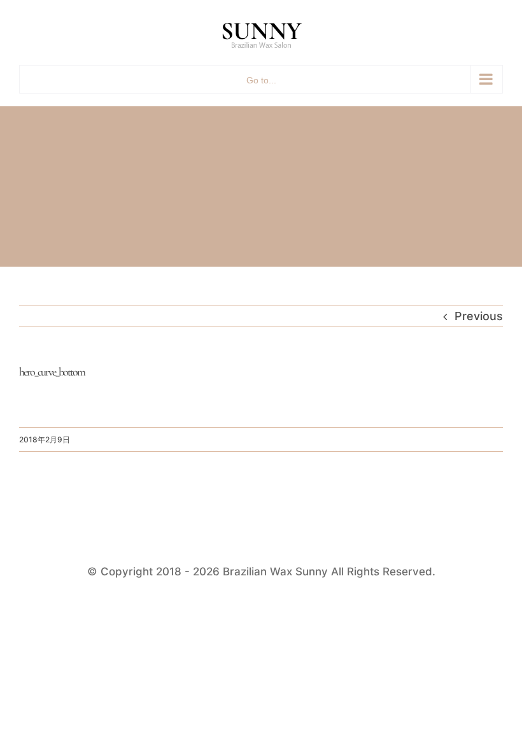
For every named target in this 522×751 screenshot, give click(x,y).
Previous (479, 316)
